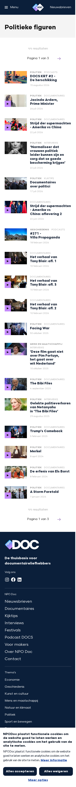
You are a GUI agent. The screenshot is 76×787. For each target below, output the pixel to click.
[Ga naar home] (38, 7)
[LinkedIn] (19, 579)
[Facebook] (13, 579)
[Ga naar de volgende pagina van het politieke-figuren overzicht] (59, 58)
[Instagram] (7, 579)
